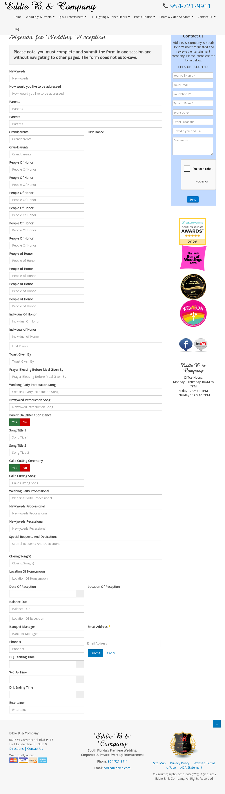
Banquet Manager (22, 627)
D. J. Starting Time (22, 657)
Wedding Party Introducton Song (32, 385)
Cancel (111, 653)
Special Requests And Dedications (33, 536)
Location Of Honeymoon (27, 571)
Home (18, 17)
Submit (95, 653)
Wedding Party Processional (29, 491)
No (25, 422)
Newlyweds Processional (27, 506)
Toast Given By (20, 354)
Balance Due (18, 602)
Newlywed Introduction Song (29, 400)
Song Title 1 (17, 430)
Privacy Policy (179, 763)
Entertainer (17, 702)
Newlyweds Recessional (26, 521)
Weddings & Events (39, 17)
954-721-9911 (190, 5)
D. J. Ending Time (21, 687)
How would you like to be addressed (35, 86)
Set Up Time (18, 672)
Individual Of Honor (23, 314)
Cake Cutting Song (22, 476)
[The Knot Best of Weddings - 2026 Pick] (193, 258)
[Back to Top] (217, 724)
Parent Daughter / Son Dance (30, 415)
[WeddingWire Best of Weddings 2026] (192, 231)
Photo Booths (143, 17)
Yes (14, 422)
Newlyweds (17, 71)
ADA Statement (191, 767)
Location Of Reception (104, 586)
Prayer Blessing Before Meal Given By (36, 369)
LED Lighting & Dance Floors (109, 17)
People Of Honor (21, 162)
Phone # (15, 642)
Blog (16, 29)
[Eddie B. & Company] (50, 7)
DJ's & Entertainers (71, 17)
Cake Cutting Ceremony (26, 461)
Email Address (99, 627)
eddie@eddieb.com (117, 768)
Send (192, 199)
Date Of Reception (22, 586)
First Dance (96, 132)
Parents (14, 101)
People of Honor (21, 253)
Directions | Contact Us (26, 748)
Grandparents (19, 132)
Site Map (159, 763)
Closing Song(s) (20, 556)
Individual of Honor (22, 329)
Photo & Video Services (175, 17)
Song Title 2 (17, 445)
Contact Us (205, 17)
